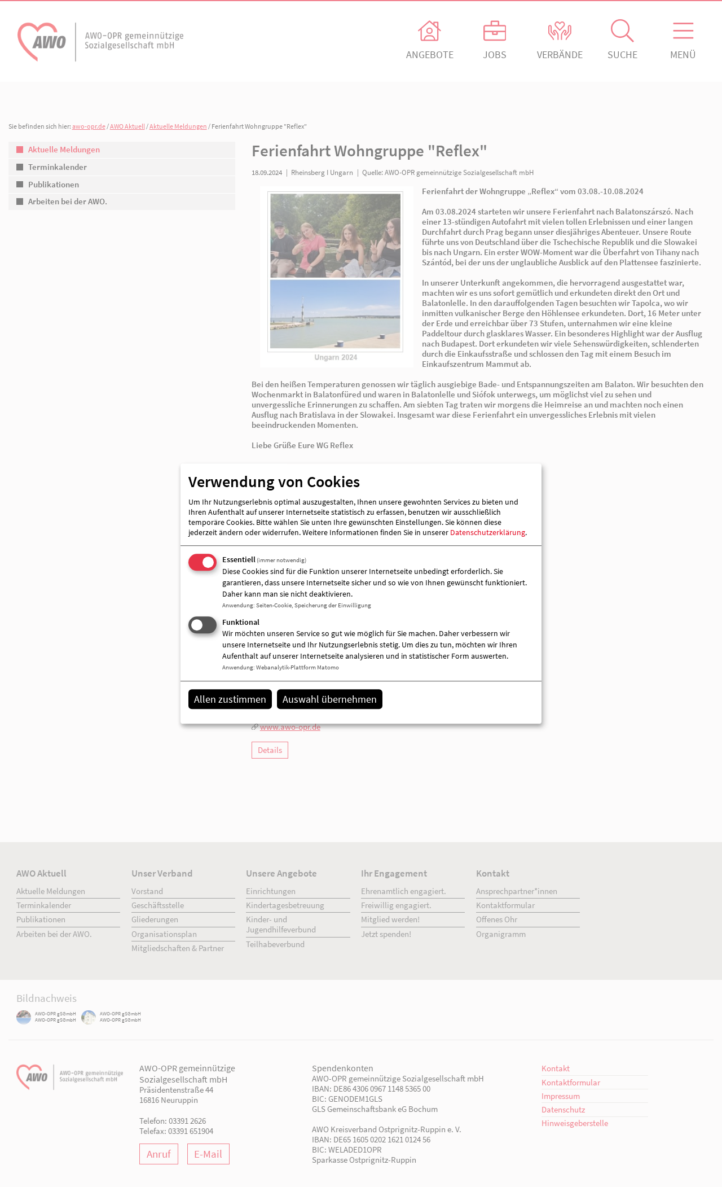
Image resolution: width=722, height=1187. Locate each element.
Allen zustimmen (230, 699)
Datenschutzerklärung (487, 533)
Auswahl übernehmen (330, 699)
